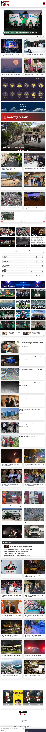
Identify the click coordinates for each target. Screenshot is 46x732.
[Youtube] (28, 727)
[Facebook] (15, 727)
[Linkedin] (25, 727)
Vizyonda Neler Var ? (11, 685)
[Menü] (44, 3)
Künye (23, 721)
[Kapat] (23, 728)
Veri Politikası (23, 719)
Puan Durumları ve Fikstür (6, 278)
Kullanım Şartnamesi (23, 720)
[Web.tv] (31, 727)
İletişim (23, 722)
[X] (18, 727)
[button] (2, 36)
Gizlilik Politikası (23, 716)
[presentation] (4, 697)
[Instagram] (21, 727)
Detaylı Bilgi (8, 705)
